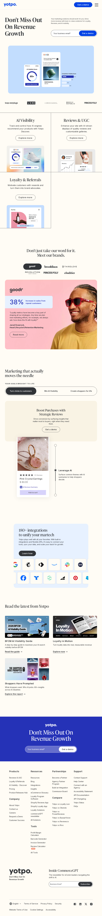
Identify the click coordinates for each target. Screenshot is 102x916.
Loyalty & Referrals (17, 781)
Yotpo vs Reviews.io (60, 821)
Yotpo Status (79, 803)
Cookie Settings (36, 910)
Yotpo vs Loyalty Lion (61, 804)
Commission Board (59, 791)
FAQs (76, 806)
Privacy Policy (46, 904)
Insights (36, 789)
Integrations (35, 785)
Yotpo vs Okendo (59, 808)
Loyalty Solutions (38, 810)
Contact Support (80, 778)
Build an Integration (60, 788)
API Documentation (81, 795)
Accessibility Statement (83, 791)
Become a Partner (59, 778)
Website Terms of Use (18, 910)
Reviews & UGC (15, 778)
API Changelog (80, 799)
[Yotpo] (10, 4)
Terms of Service (31, 904)
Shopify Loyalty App (39, 806)
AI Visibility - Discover (18, 785)
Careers (12, 813)
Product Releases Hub (18, 793)
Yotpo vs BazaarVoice (61, 818)
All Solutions (36, 820)
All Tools (34, 852)
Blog (32, 781)
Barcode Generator (39, 839)
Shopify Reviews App (39, 803)
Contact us (13, 809)
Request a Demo (16, 816)
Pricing (12, 789)
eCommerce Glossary (39, 793)
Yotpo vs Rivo (58, 825)
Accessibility (51, 910)
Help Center (79, 781)
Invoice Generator (38, 843)
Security (58, 904)
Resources (35, 778)
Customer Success (17, 820)
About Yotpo (14, 805)
